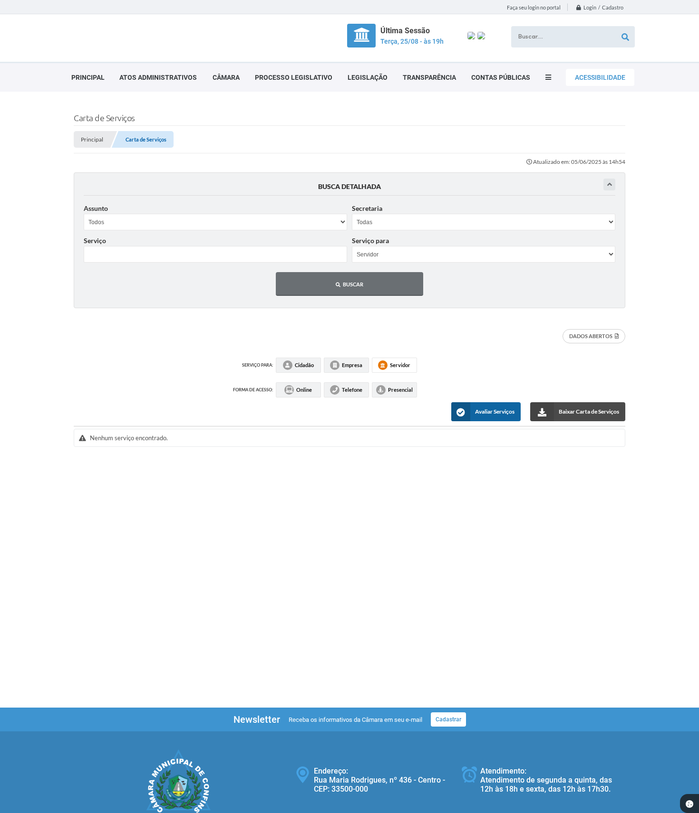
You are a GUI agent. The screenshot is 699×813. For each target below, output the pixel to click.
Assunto (96, 208)
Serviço (95, 240)
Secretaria (367, 208)
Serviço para (370, 240)
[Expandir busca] (609, 184)
